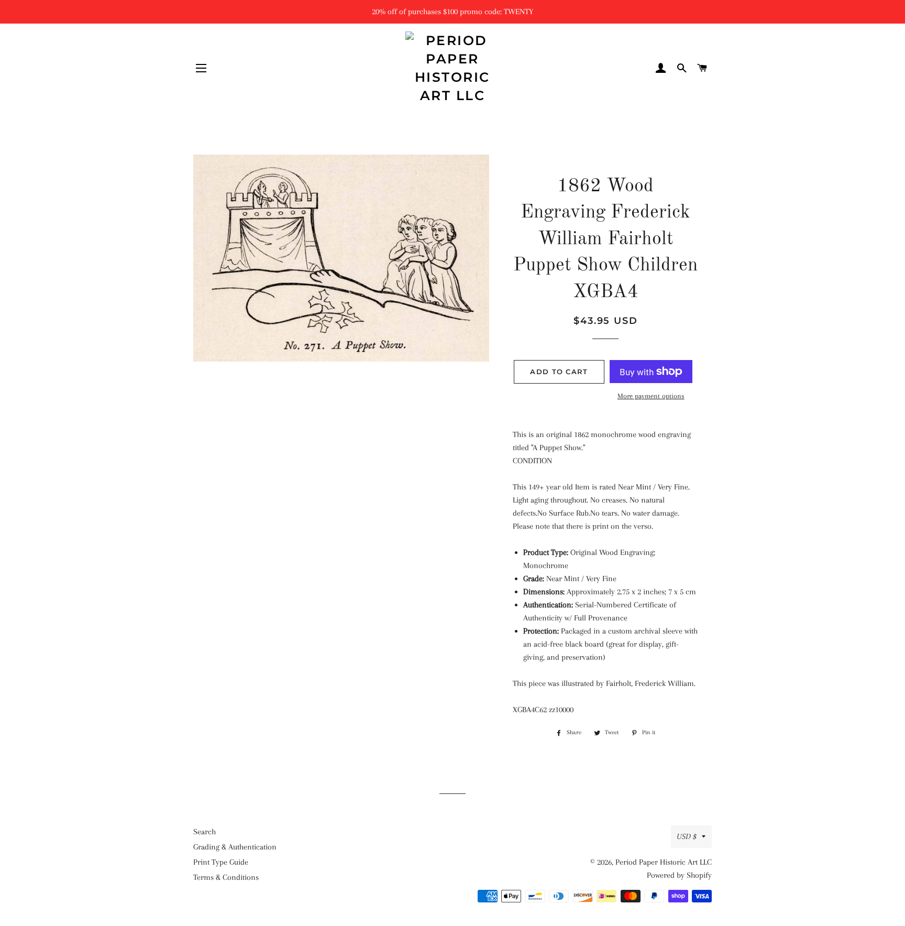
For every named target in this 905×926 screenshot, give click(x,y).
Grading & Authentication (235, 847)
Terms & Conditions (226, 877)
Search (204, 831)
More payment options (651, 396)
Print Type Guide (220, 862)
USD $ (687, 836)
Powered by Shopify (679, 875)
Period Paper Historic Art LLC (663, 862)
